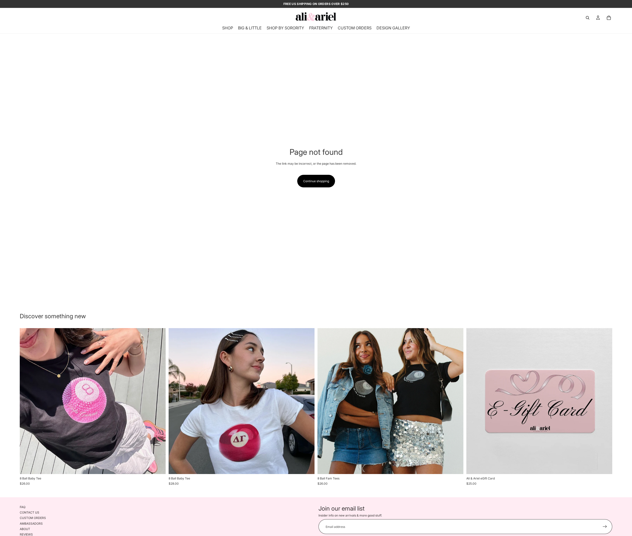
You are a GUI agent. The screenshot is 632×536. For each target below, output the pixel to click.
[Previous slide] (27, 401)
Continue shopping (316, 181)
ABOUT (25, 529)
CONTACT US (29, 512)
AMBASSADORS (31, 523)
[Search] (587, 17)
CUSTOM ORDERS (33, 518)
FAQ (22, 507)
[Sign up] (605, 526)
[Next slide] (158, 401)
